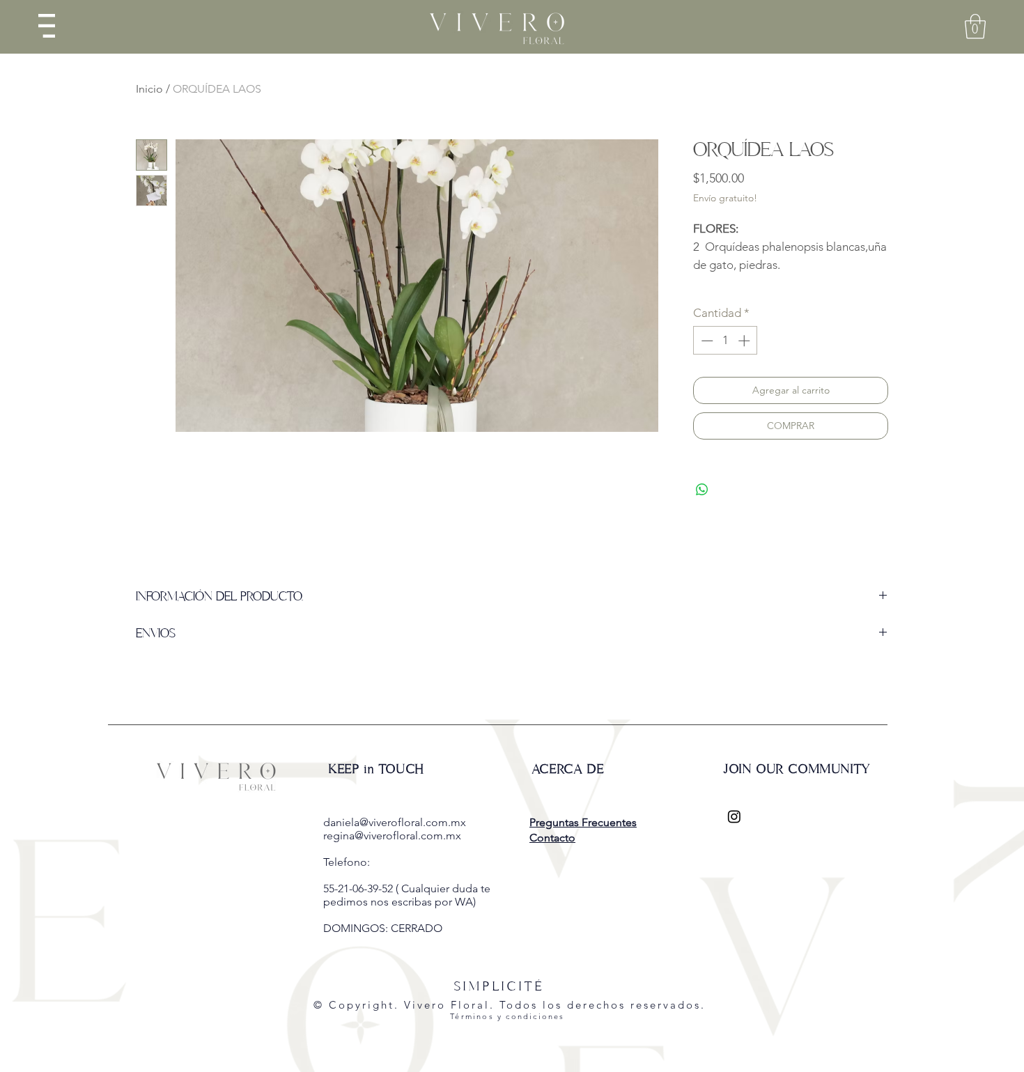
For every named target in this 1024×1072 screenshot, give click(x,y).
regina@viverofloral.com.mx (392, 835)
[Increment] (745, 341)
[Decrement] (705, 341)
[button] (46, 26)
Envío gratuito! (725, 198)
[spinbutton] (725, 341)
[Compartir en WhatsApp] (702, 489)
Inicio (149, 88)
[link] (975, 26)
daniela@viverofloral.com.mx (394, 822)
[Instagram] (734, 816)
